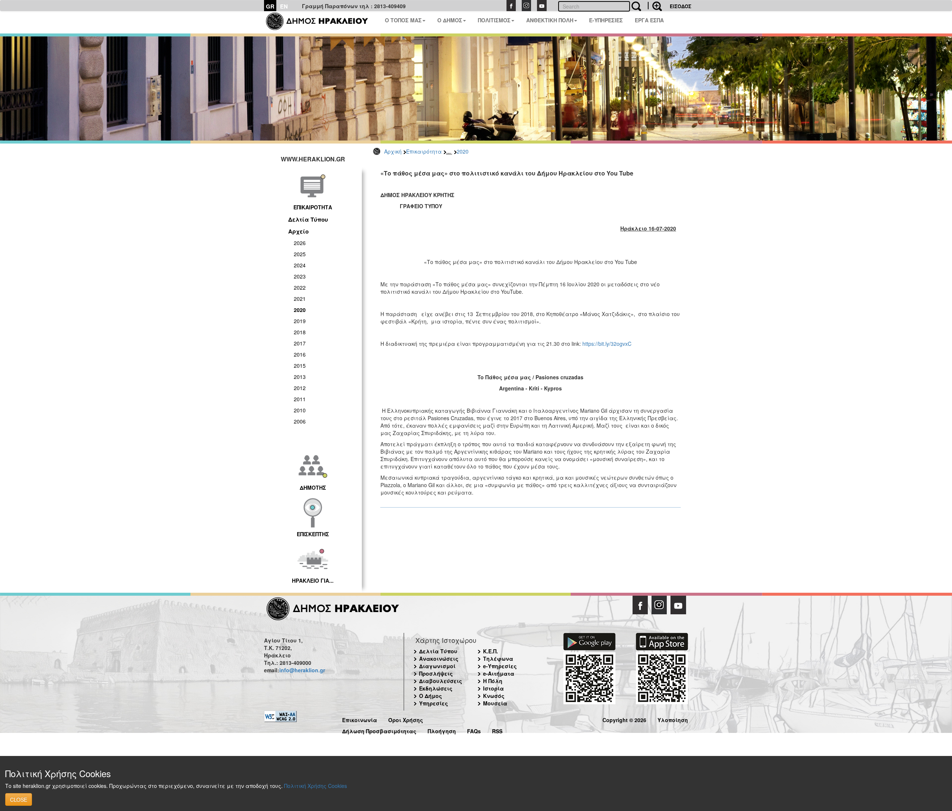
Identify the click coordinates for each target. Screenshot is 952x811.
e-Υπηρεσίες (500, 666)
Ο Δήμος (430, 695)
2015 (300, 365)
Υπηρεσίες (433, 703)
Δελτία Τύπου (308, 219)
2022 (300, 287)
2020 (463, 151)
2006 (300, 421)
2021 (300, 298)
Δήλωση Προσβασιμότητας (379, 730)
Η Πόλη (492, 681)
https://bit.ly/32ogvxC (606, 343)
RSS (497, 730)
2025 (300, 254)
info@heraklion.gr (302, 670)
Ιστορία (493, 688)
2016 (300, 354)
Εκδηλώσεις (436, 688)
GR (270, 6)
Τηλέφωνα (498, 658)
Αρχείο (298, 231)
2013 (300, 376)
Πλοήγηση (442, 730)
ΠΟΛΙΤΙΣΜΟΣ (494, 20)
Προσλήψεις (436, 673)
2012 (300, 388)
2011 (300, 399)
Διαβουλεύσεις (440, 681)
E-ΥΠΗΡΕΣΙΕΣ (606, 20)
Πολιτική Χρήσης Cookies (315, 785)
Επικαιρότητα (424, 151)
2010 (300, 410)
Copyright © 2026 (624, 719)
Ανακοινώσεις (439, 658)
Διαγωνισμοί (437, 666)
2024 (300, 265)
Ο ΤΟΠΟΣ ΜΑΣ (403, 20)
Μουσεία (495, 703)
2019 (300, 321)
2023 (300, 276)
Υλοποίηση (672, 719)
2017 (300, 343)
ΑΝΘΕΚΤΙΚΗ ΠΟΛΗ (549, 20)
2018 (300, 332)
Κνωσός (494, 695)
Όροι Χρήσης (405, 719)
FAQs (474, 730)
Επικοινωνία (359, 719)
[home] (321, 22)
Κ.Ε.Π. (490, 651)
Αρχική (393, 151)
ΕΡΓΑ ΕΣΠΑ (649, 20)
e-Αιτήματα (498, 673)
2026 (300, 243)
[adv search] (655, 5)
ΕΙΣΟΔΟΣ (680, 6)
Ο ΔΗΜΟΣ (449, 20)
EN (284, 6)
